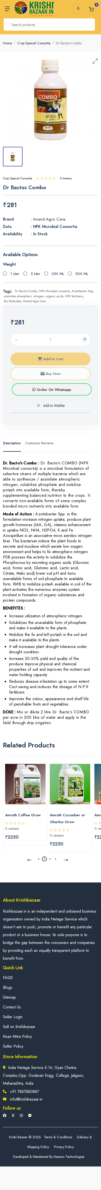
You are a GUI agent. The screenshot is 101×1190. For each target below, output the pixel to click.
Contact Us (12, 1007)
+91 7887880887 (24, 1091)
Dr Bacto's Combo (26, 291)
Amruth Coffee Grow (23, 815)
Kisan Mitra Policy (17, 1036)
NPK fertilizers (74, 296)
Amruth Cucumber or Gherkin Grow (67, 818)
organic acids (54, 296)
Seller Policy (13, 1046)
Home (7, 43)
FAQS (8, 977)
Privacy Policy (64, 1146)
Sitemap (9, 997)
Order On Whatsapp (53, 389)
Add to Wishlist (53, 405)
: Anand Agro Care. (48, 219)
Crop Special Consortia (33, 43)
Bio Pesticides (12, 301)
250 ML (57, 273)
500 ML (81, 273)
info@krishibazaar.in (26, 1099)
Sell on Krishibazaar (19, 1026)
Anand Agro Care (34, 301)
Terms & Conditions (58, 1137)
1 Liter (14, 273)
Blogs (7, 987)
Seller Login (13, 1017)
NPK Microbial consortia (54, 291)
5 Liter (35, 273)
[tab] (13, 156)
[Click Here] (37, 178)
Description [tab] (12, 443)
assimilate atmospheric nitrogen (24, 296)
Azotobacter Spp (82, 291)
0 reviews (12, 828)
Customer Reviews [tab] (39, 443)
